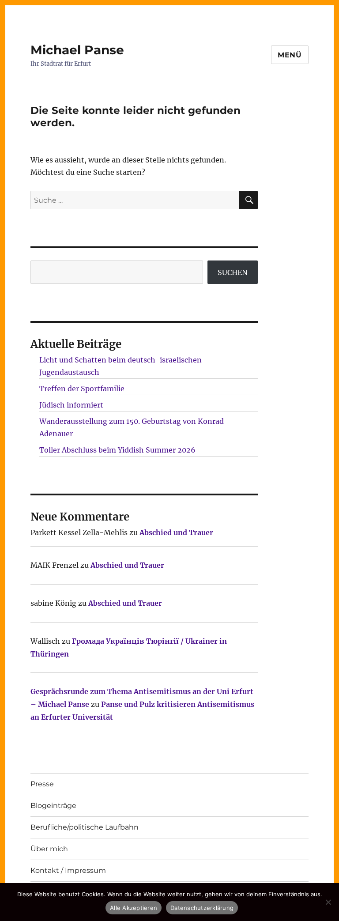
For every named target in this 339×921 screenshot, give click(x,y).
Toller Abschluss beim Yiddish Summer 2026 (117, 449)
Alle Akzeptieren (133, 907)
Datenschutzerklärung (202, 907)
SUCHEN (233, 272)
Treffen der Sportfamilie (81, 388)
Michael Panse (77, 49)
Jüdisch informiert (71, 404)
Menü (290, 55)
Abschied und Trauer (176, 532)
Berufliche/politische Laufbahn (84, 827)
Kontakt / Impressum (68, 870)
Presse (42, 784)
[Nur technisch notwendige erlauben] (328, 902)
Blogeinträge (53, 805)
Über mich (49, 849)
